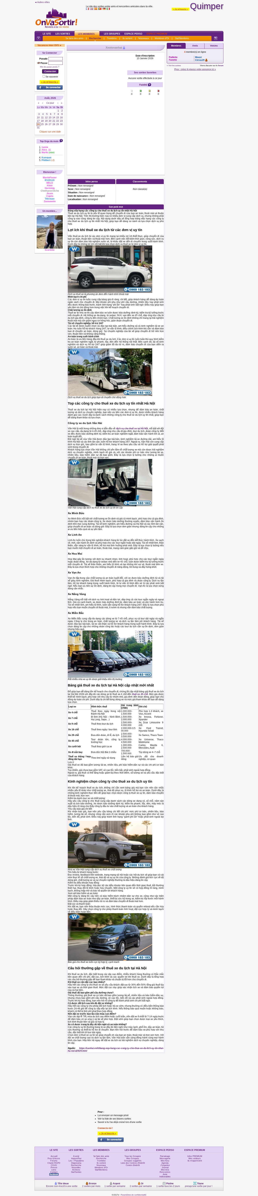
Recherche (95, 38)
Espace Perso (133, 33)
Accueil (54, 1156)
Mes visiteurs (194, 1158)
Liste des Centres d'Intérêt (133, 1163)
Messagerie (165, 1158)
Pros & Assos (54, 1158)
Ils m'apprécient (195, 1161)
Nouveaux (143, 38)
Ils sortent (127, 38)
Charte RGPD (53, 1163)
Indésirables (165, 1176)
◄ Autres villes (42, 2)
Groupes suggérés (132, 1161)
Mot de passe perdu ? (49, 67)
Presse (54, 1167)
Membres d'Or (162, 38)
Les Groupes (112, 33)
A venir (76, 1156)
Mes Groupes (132, 1158)
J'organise (165, 1165)
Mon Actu (165, 1161)
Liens (53, 1170)
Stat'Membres (182, 38)
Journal (165, 1167)
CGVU (54, 1165)
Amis (195, 45)
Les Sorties (62, 33)
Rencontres (165, 1172)
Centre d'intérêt (133, 1165)
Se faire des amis (74, 38)
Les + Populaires (76, 1161)
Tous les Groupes (132, 1156)
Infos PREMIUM (194, 1156)
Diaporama (76, 1163)
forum (220, 65)
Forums (53, 1161)
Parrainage (165, 1156)
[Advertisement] (154, 19)
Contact (53, 1172)
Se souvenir (52, 76)
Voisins (214, 45)
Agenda (164, 1163)
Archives (76, 1170)
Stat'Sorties (76, 1172)
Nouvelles (76, 1167)
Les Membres (86, 34)
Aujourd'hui (76, 1158)
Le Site (47, 33)
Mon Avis (165, 1170)
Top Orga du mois (49, 141)
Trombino (112, 38)
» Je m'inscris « (180, 9)
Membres (176, 45)
